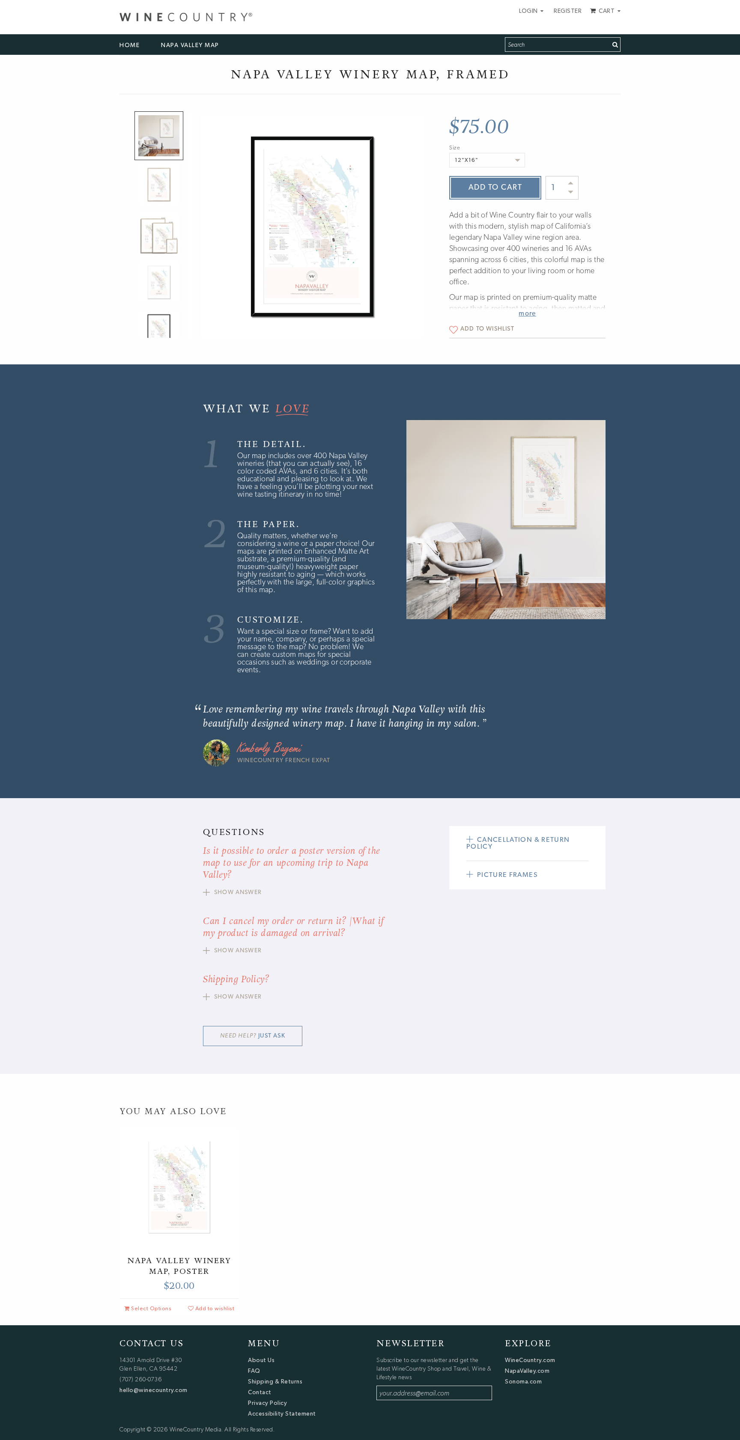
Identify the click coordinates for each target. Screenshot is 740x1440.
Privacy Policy (267, 1402)
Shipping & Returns (275, 1381)
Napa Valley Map (190, 45)
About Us (261, 1360)
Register (568, 10)
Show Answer (238, 892)
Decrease (570, 192)
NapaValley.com (527, 1370)
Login (529, 10)
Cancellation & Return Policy (518, 843)
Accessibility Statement (282, 1413)
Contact (260, 1392)
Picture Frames (507, 875)
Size (454, 148)
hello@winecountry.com (153, 1389)
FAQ (254, 1370)
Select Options (150, 1308)
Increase (571, 183)
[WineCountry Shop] (185, 15)
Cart (606, 10)
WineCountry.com (530, 1360)
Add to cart (495, 188)
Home (129, 45)
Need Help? (252, 1036)
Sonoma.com (523, 1381)
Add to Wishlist (487, 329)
